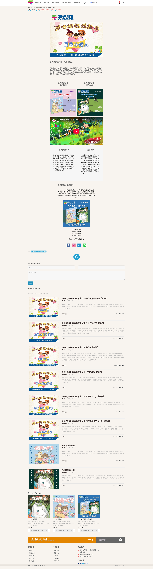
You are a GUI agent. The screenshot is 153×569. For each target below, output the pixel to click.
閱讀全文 (64, 314)
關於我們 (31, 550)
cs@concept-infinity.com (86, 554)
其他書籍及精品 (67, 2)
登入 (86, 2)
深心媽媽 (33, 251)
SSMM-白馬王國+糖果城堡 (85, 519)
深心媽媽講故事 (41, 251)
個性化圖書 (55, 2)
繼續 (30, 283)
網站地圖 (31, 561)
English (94, 2)
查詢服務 (31, 555)
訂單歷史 (56, 555)
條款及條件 (32, 553)
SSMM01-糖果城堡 (58, 519)
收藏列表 (56, 558)
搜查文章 (46, 2)
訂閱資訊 (56, 561)
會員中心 (56, 553)
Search (33, 9)
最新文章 (38, 2)
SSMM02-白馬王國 (33, 519)
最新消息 (77, 2)
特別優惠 (56, 550)
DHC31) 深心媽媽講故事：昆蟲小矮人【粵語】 (49, 9)
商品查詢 (31, 558)
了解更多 (88, 540)
